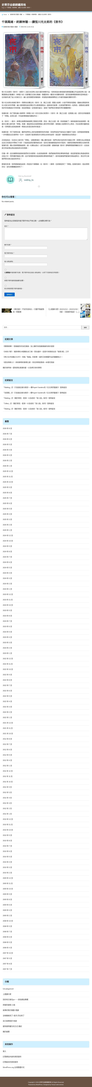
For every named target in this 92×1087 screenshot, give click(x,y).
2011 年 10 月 (8, 782)
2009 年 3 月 (7, 910)
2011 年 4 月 (7, 798)
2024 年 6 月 (7, 562)
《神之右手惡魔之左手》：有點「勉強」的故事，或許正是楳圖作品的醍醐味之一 (33, 357)
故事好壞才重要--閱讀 (10, 27)
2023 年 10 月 (8, 605)
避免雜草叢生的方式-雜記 (12, 1026)
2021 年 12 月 (8, 723)
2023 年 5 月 (7, 632)
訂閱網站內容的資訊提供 (12, 1057)
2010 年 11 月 (8, 824)
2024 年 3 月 (7, 578)
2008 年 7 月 (7, 932)
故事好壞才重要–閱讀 (11, 1010)
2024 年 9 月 (7, 546)
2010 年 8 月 (7, 841)
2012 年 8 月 (7, 739)
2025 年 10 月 (8, 482)
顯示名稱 (7, 245)
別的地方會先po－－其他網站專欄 (15, 999)
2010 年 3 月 (7, 867)
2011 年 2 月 (7, 808)
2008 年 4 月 (7, 948)
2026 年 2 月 (7, 460)
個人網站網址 (8, 261)
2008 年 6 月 (7, 937)
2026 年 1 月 (7, 466)
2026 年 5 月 (7, 444)
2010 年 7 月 (7, 846)
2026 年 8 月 (7, 428)
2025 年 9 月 (7, 487)
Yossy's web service (57, 1084)
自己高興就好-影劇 (10, 1021)
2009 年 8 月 (7, 899)
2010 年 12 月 (8, 819)
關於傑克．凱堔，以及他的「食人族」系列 (31, 398)
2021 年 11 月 (8, 728)
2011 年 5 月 (7, 792)
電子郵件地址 (9, 253)
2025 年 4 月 (7, 514)
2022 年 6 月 (7, 691)
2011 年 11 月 (7, 776)
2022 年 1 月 (7, 717)
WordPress (39, 1084)
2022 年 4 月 (7, 701)
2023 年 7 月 (7, 621)
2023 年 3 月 (7, 642)
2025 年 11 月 (8, 477)
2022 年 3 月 (7, 707)
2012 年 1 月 (7, 766)
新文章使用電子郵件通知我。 (13, 288)
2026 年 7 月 (7, 434)
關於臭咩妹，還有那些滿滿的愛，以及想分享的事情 (22, 368)
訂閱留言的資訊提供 (10, 1062)
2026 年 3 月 (7, 455)
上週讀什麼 (7, 994)
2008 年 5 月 (7, 942)
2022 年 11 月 (8, 664)
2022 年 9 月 (7, 675)
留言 (6, 226)
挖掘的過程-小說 (9, 1005)
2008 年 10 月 (8, 921)
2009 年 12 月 (8, 878)
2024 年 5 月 (7, 568)
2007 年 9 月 (7, 958)
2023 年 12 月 (8, 594)
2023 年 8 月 (7, 616)
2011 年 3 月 (7, 803)
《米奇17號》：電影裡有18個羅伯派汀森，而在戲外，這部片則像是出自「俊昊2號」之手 (36, 352)
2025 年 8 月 (7, 493)
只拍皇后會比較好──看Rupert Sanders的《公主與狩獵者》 (36, 387)
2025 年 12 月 (8, 471)
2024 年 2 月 (7, 584)
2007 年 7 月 (7, 969)
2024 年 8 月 (7, 551)
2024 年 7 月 (7, 557)
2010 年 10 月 (8, 830)
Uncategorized (8, 989)
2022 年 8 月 (7, 680)
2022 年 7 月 (7, 685)
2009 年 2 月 (7, 915)
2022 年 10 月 (8, 669)
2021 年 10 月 (8, 733)
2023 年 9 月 (7, 610)
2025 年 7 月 (7, 498)
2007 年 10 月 (8, 953)
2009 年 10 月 (8, 889)
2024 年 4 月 (7, 573)
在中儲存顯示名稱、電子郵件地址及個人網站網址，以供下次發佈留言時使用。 (32, 272)
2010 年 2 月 (7, 873)
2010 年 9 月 (7, 835)
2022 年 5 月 (7, 696)
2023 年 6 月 (7, 626)
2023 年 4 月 (7, 637)
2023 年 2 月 (7, 648)
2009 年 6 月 (7, 905)
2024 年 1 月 (7, 589)
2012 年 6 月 (7, 750)
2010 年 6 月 (7, 851)
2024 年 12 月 (8, 535)
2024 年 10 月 (8, 541)
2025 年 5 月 (7, 509)
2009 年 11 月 (8, 883)
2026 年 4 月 (7, 450)
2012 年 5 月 (7, 755)
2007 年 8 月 (7, 964)
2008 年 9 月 (7, 926)
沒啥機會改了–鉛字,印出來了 (13, 1016)
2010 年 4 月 (7, 862)
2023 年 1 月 (7, 653)
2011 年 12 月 (8, 771)
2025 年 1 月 (7, 530)
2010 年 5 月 (7, 857)
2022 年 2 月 (7, 712)
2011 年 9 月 (7, 787)
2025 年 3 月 (7, 519)
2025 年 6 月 (7, 503)
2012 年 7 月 (7, 744)
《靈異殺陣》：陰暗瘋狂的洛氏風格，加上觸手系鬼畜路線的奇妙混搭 (28, 346)
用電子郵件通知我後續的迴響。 (14, 280)
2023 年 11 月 (8, 600)
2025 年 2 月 (7, 525)
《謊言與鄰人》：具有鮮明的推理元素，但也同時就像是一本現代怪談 (28, 362)
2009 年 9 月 (7, 894)
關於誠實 (6, 1032)
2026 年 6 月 (7, 439)
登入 (4, 1051)
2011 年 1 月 (7, 814)
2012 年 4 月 (7, 760)
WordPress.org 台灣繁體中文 (13, 1067)
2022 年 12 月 (8, 659)
